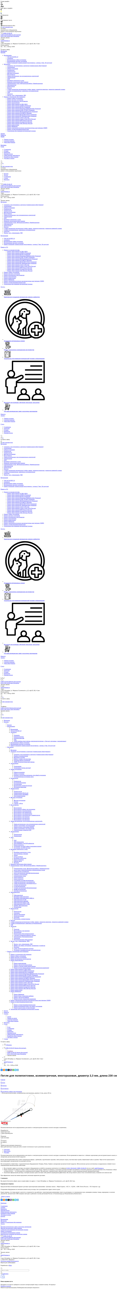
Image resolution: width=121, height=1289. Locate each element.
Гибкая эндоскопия (12, 68)
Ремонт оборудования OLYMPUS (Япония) (19, 113)
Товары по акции (9, 139)
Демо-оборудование (9, 142)
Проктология (11, 86)
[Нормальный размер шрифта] (2, 4)
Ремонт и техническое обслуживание (14, 97)
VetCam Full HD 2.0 (12, 57)
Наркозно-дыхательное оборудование (17, 82)
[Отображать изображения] (2, 16)
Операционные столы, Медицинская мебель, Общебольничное (25, 83)
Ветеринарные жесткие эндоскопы (17, 61)
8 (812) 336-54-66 (71, 1168)
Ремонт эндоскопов (6, 1231)
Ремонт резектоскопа (13, 125)
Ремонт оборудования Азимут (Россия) (18, 117)
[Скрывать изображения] (1, 18)
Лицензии (7, 428)
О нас (2, 146)
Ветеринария (8, 55)
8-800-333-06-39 (7, 33)
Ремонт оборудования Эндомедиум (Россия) (19, 122)
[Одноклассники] (4, 1070)
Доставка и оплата (9, 158)
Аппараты (10, 58)
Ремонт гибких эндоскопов (15, 98)
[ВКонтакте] (2, 1070)
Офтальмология (11, 85)
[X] (9, 1070)
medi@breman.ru (5, 40)
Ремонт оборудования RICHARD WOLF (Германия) (22, 114)
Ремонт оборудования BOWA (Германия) (18, 107)
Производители (8, 154)
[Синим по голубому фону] (1, 13)
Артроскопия (11, 67)
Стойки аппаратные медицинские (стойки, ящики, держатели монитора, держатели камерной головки (36, 89)
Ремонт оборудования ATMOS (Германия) (19, 105)
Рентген (9, 88)
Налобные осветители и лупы (15, 80)
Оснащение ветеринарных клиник (10, 1232)
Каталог (3, 52)
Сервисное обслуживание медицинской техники (14, 1229)
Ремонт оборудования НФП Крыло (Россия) (19, 120)
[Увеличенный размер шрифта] (2, 6)
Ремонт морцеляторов (13, 102)
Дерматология (11, 71)
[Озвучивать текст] (2, 22)
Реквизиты (7, 152)
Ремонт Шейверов (12, 126)
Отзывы (6, 151)
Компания (3, 1203)
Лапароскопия (11, 77)
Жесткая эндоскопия (13, 73)
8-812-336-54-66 (10, 36)
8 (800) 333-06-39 (81, 1168)
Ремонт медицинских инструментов (17, 101)
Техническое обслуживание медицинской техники (21, 131)
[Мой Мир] (6, 1070)
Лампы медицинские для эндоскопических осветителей (23, 76)
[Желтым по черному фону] (1, 12)
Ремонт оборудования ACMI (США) (17, 104)
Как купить (7, 1151)
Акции (2, 136)
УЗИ (8, 92)
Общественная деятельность (12, 155)
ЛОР (8, 79)
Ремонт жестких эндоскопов (15, 99)
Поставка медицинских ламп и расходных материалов (16, 1226)
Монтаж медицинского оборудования (11, 1228)
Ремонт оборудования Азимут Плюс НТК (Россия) (21, 119)
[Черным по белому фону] (1, 10)
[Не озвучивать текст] (1, 24)
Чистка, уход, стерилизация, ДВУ (16, 95)
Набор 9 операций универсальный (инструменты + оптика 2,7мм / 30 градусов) (29, 62)
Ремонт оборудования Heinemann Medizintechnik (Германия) (24, 108)
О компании (7, 149)
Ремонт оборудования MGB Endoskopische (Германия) (22, 111)
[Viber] (11, 1070)
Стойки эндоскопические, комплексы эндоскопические (22, 91)
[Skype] (15, 1070)
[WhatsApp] (13, 1070)
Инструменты (11, 74)
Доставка (6, 1152)
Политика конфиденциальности (10, 1261)
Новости (3, 135)
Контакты (3, 145)
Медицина (4, 51)
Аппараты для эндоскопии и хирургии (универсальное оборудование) (27, 65)
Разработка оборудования (11, 157)
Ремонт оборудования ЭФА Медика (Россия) (19, 123)
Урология (10, 94)
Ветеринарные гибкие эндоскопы (16, 59)
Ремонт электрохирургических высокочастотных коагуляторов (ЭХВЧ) (27, 128)
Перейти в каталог (6, 1286)
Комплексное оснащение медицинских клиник (14, 1234)
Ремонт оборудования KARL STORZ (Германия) (21, 110)
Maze (10, 1265)
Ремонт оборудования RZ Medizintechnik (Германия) (21, 116)
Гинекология (10, 70)
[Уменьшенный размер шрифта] (1, 3)
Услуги (3, 133)
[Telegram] (18, 1070)
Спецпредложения (9, 141)
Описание (7, 1149)
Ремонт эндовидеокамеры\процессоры (18, 129)
